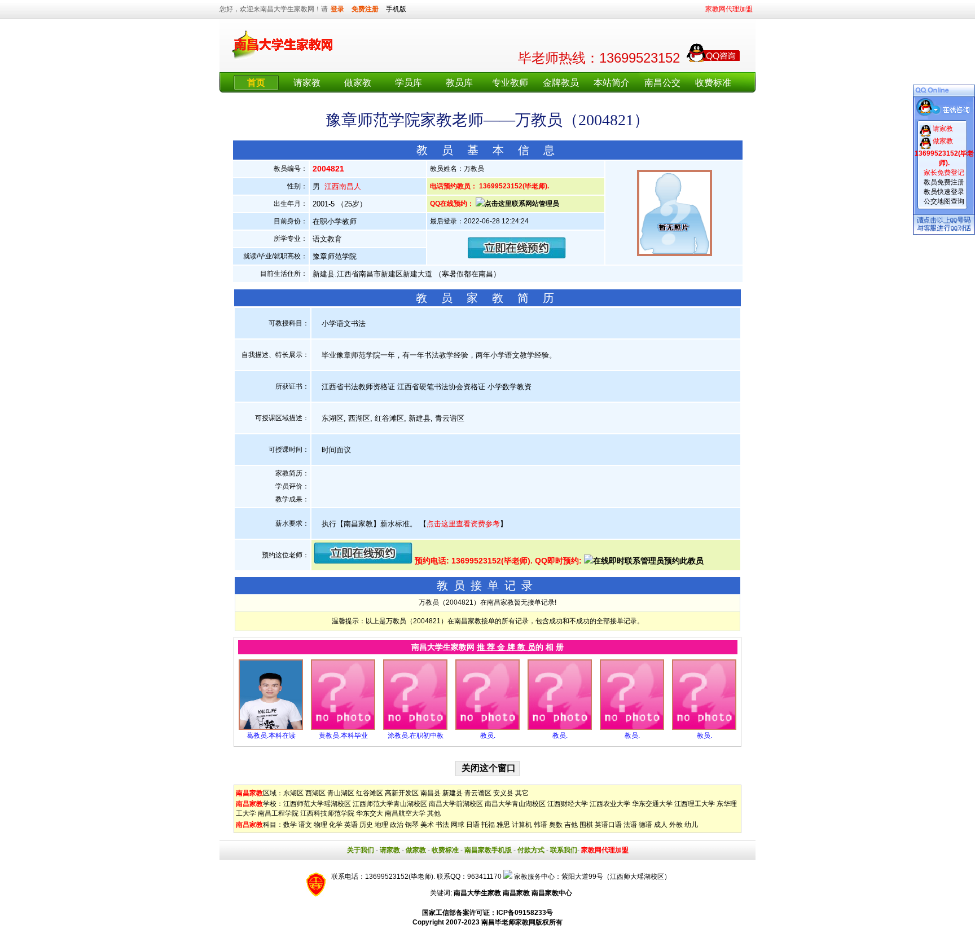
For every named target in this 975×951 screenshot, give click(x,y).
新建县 (452, 793)
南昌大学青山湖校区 (515, 804)
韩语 (540, 825)
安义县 (503, 793)
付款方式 (530, 850)
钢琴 (412, 825)
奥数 (556, 825)
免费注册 (365, 9)
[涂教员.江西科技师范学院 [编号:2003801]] (415, 728)
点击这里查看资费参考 (463, 523)
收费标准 (713, 82)
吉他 (571, 825)
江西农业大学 (610, 804)
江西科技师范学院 (327, 813)
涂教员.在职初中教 (415, 735)
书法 (442, 825)
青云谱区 (477, 793)
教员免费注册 (944, 182)
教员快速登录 (944, 192)
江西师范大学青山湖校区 (390, 804)
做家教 (357, 82)
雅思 (503, 825)
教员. (487, 735)
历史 (366, 825)
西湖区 (315, 793)
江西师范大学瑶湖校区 (317, 804)
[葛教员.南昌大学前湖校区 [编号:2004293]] (271, 728)
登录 (337, 9)
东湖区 (293, 793)
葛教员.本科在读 (271, 735)
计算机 (522, 825)
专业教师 (510, 82)
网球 (457, 825)
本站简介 (612, 82)
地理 (381, 825)
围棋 (586, 825)
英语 (351, 825)
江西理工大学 (694, 804)
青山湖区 (340, 793)
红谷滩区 (369, 793)
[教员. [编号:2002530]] (704, 728)
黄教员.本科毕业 (343, 735)
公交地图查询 (944, 201)
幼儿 (691, 825)
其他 (434, 813)
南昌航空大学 (405, 813)
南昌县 (430, 793)
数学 (290, 825)
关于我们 (360, 850)
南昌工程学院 (278, 813)
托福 (488, 825)
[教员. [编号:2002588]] (487, 728)
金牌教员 (561, 82)
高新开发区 (402, 793)
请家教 (306, 82)
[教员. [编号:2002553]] (560, 728)
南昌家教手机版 (488, 850)
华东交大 (369, 813)
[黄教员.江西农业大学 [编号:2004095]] (343, 728)
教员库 (459, 82)
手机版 (396, 9)
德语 (645, 825)
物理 (320, 825)
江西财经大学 (567, 804)
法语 (630, 825)
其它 (522, 793)
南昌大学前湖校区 (456, 804)
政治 (396, 825)
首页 (256, 82)
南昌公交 (662, 82)
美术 (427, 825)
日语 (473, 825)
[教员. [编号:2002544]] (632, 728)
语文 (305, 825)
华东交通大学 (652, 804)
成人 (660, 825)
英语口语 (608, 825)
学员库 (408, 82)
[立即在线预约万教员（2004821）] (517, 256)
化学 (335, 825)
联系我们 (563, 850)
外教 (676, 825)
